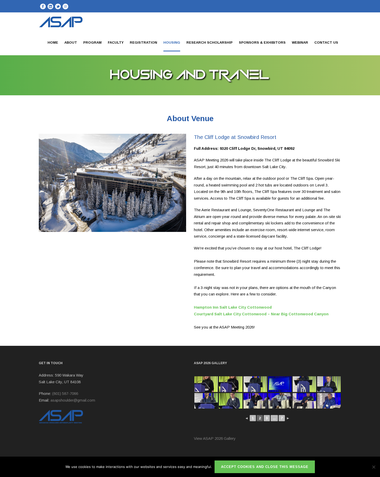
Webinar (300, 42)
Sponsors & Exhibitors (262, 42)
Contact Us (326, 42)
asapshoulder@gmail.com (72, 400)
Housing (171, 42)
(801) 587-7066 (65, 393)
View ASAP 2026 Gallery (215, 438)
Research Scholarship (209, 42)
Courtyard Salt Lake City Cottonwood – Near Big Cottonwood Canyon (261, 314)
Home (53, 42)
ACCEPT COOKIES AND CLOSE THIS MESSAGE (264, 467)
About (70, 42)
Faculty (116, 42)
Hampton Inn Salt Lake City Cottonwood (233, 307)
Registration (143, 42)
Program (92, 42)
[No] (373, 467)
